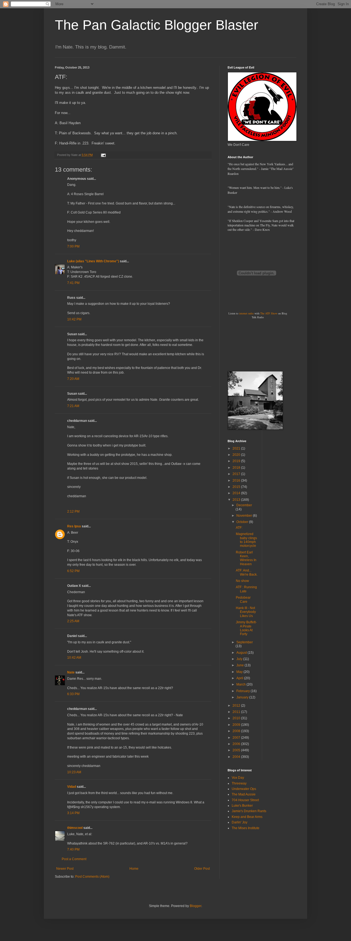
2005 (237, 750)
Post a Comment (74, 859)
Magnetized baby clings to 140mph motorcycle (246, 540)
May (240, 672)
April (240, 678)
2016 (237, 480)
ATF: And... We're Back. (246, 572)
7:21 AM (73, 406)
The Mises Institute (245, 828)
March (241, 684)
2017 (237, 474)
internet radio (246, 313)
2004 (237, 757)
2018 (237, 468)
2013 (237, 500)
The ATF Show (268, 313)
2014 (237, 493)
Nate (71, 672)
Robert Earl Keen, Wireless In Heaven (246, 558)
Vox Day (238, 778)
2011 (237, 712)
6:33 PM (73, 694)
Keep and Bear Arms (247, 817)
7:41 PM (73, 283)
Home (133, 869)
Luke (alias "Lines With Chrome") (93, 261)
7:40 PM (73, 849)
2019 (237, 461)
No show (242, 581)
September (244, 642)
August (242, 653)
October (242, 522)
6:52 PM (73, 571)
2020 (237, 455)
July (239, 659)
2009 (237, 725)
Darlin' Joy (239, 822)
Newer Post (64, 869)
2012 (237, 705)
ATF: (239, 528)
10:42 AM (74, 657)
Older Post (202, 869)
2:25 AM (73, 621)
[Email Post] (103, 155)
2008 (237, 731)
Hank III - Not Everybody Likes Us (246, 612)
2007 (237, 738)
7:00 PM (73, 246)
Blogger (195, 906)
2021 (237, 448)
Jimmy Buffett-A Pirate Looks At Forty (246, 628)
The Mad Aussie (244, 794)
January (242, 697)
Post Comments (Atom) (92, 877)
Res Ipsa (74, 526)
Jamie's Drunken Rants (249, 811)
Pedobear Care (243, 599)
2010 (237, 718)
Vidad (71, 787)
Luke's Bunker (242, 806)
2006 (237, 744)
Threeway (239, 783)
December (244, 505)
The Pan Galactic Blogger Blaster (156, 25)
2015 (237, 487)
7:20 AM (73, 379)
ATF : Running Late (246, 589)
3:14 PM (73, 813)
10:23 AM (74, 772)
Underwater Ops (244, 789)
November (244, 516)
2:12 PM (73, 511)
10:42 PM (74, 319)
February (243, 691)
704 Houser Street (245, 800)
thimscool (75, 828)
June (240, 665)
